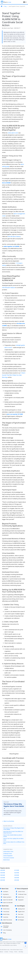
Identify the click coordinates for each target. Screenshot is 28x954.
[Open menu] (25, 2)
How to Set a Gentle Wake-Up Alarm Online (12, 835)
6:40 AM (16, 877)
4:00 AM (2, 870)
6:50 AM (16, 880)
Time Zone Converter (8, 857)
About (1, 951)
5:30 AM (2, 877)
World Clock (6, 860)
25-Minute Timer (7, 853)
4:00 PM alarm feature (8, 287)
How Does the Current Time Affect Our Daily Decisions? (13, 832)
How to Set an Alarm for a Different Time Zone (13, 842)
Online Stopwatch (7, 855)
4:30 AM (2, 873)
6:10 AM (16, 870)
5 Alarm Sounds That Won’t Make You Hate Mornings (13, 375)
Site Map (21, 951)
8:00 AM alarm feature (14, 236)
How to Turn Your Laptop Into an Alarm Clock (13, 839)
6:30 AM (16, 875)
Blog (5, 6)
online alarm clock (13, 133)
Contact (6, 951)
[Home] (1, 6)
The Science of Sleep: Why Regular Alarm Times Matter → (14, 806)
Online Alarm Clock (8, 851)
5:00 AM (2, 875)
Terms (15, 951)
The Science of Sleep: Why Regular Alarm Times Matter (13, 828)
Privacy (11, 951)
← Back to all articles (8, 821)
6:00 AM (2, 880)
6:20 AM (16, 873)
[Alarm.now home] (6, 2)
